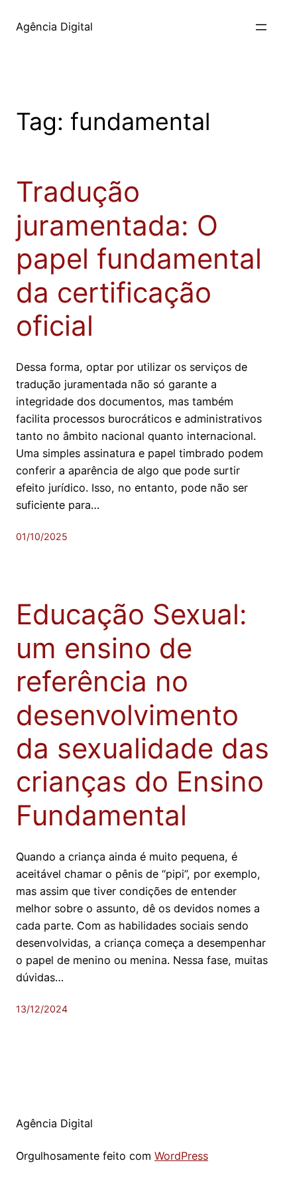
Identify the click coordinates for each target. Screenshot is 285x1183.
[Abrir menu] (261, 27)
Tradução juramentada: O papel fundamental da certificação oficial (139, 258)
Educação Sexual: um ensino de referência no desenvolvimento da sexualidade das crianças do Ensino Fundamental (142, 714)
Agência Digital (54, 26)
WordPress (181, 1155)
